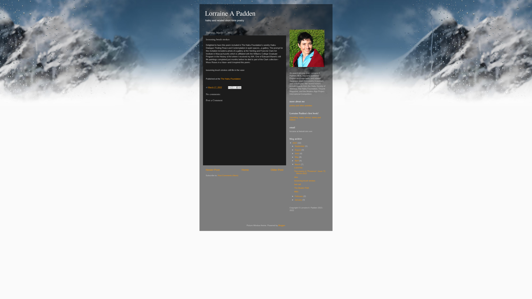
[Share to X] (234, 87)
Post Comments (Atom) (228, 175)
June (297, 153)
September (300, 146)
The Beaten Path (301, 188)
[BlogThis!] (232, 87)
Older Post (277, 169)
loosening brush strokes (304, 181)
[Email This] (229, 87)
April (297, 161)
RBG (296, 192)
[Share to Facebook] (237, 87)
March (298, 164)
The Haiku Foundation (231, 79)
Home (245, 169)
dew (296, 177)
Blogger (281, 225)
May (297, 157)
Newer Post (213, 169)
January (298, 200)
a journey (298, 168)
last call (297, 184)
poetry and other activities (301, 106)
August (298, 150)
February (299, 196)
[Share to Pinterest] (240, 87)
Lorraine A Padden (230, 13)
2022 (295, 143)
